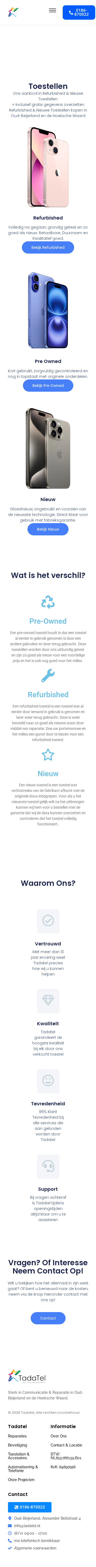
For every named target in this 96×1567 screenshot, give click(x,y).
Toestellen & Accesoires (19, 1456)
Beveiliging (17, 1445)
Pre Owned (48, 361)
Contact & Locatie (66, 1445)
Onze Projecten (21, 1480)
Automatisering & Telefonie (23, 1469)
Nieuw (48, 499)
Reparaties (17, 1436)
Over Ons (59, 1436)
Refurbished (48, 217)
